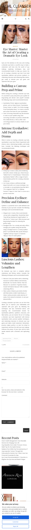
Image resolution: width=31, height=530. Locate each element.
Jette (4, 344)
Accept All (15, 517)
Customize (15, 522)
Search (26, 430)
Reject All (15, 526)
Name (4, 363)
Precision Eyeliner (7, 340)
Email (4, 371)
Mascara (16, 338)
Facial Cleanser (15, 6)
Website (4, 379)
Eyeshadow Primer (7, 338)
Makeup (15, 46)
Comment (4, 395)
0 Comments (26, 345)
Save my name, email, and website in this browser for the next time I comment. (13, 391)
